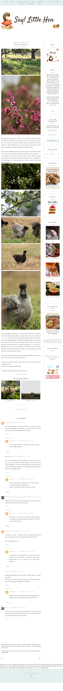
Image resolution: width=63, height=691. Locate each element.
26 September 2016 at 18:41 (26, 440)
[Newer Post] (2, 659)
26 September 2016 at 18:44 (26, 551)
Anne (6, 571)
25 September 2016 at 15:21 (32, 496)
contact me (36, 667)
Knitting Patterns (22, 1)
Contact (21, 3)
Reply (7, 434)
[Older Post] (40, 659)
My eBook (41, 1)
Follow (52, 111)
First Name (53, 135)
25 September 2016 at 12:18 (21, 456)
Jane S (7, 607)
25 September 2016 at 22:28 (20, 531)
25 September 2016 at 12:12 (17, 422)
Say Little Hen (33, 673)
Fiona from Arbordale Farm (14, 496)
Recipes (49, 1)
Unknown (12, 440)
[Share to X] (19, 405)
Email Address (53, 130)
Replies (9, 437)
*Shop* (33, 1)
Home (5, 1)
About (12, 1)
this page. (53, 105)
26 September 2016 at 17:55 (17, 571)
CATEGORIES (30, 3)
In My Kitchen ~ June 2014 (53, 296)
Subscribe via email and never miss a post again (13, 370)
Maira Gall (31, 678)
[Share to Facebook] (21, 405)
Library (57, 1)
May (53, 241)
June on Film (4, 338)
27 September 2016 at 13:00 (17, 607)
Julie (6, 422)
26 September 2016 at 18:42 (26, 513)
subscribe (49, 101)
